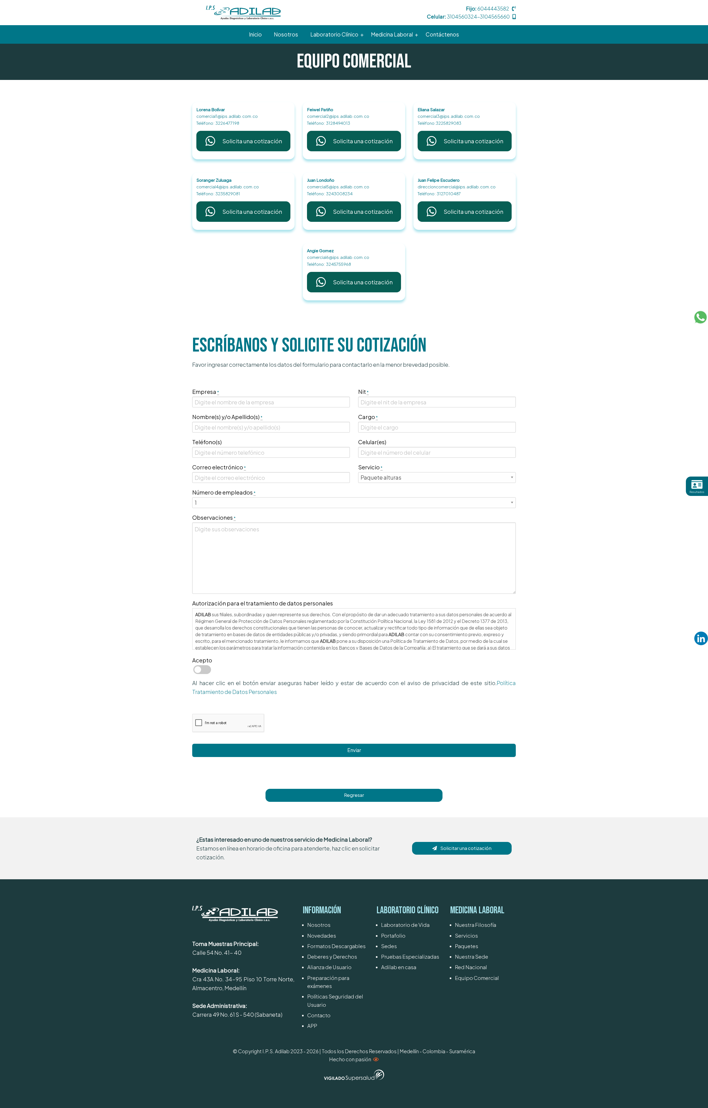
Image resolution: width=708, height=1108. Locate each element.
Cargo (368, 416)
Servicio (370, 467)
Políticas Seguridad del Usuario (335, 1000)
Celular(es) (372, 441)
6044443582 (493, 8)
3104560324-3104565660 (478, 16)
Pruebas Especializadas (410, 956)
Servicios (466, 935)
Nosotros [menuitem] (286, 34)
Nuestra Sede (471, 956)
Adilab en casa (398, 967)
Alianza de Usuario (329, 967)
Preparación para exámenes (328, 982)
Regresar (354, 795)
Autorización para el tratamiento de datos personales (262, 603)
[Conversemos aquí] (700, 317)
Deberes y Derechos (332, 956)
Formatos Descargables (336, 946)
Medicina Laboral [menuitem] (392, 34)
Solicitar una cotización (465, 848)
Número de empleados (224, 492)
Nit (363, 391)
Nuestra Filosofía (475, 925)
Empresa (205, 391)
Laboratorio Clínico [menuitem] (334, 34)
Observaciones (214, 517)
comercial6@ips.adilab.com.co (338, 257)
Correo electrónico (219, 467)
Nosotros (318, 925)
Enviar (354, 750)
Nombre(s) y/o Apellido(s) (227, 416)
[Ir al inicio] (243, 11)
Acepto (202, 660)
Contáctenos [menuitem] (442, 34)
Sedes (389, 946)
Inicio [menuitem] (255, 34)
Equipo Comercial (477, 978)
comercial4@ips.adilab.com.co (227, 186)
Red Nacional (471, 967)
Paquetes (466, 946)
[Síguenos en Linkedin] (701, 638)
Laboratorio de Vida (405, 925)
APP (312, 1026)
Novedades (321, 935)
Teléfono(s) (207, 441)
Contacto (318, 1015)
